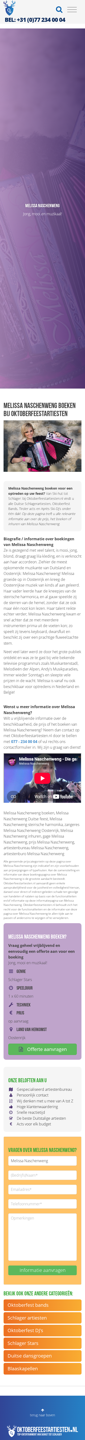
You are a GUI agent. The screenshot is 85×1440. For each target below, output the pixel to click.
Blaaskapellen (23, 1368)
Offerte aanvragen (46, 1049)
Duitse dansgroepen (30, 1356)
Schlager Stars (23, 1343)
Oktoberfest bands (28, 1305)
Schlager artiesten (27, 1318)
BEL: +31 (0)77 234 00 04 (35, 19)
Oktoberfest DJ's (25, 1330)
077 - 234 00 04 (24, 741)
